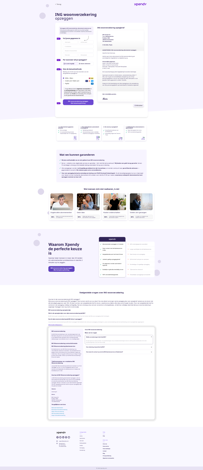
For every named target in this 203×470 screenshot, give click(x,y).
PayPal (67, 83)
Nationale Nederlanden (57, 407)
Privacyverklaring (107, 455)
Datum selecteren (85, 63)
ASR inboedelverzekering (58, 413)
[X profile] (60, 437)
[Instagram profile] (66, 437)
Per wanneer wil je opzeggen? (75, 60)
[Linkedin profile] (63, 437)
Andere (81, 445)
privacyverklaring (70, 90)
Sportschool (82, 438)
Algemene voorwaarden (108, 458)
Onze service (106, 446)
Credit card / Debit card (72, 81)
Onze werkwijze (106, 448)
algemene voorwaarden (83, 88)
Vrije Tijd (81, 440)
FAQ (104, 436)
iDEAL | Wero (69, 78)
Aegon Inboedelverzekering (58, 415)
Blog (104, 453)
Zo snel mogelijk (69, 63)
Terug (58, 4)
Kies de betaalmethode (72, 69)
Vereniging (82, 448)
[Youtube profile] (69, 437)
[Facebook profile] (57, 437)
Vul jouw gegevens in (71, 38)
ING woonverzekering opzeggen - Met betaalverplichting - (78, 102)
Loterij (81, 436)
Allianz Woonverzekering (58, 411)
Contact (104, 451)
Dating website (83, 443)
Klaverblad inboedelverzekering (59, 409)
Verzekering (82, 450)
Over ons (105, 444)
